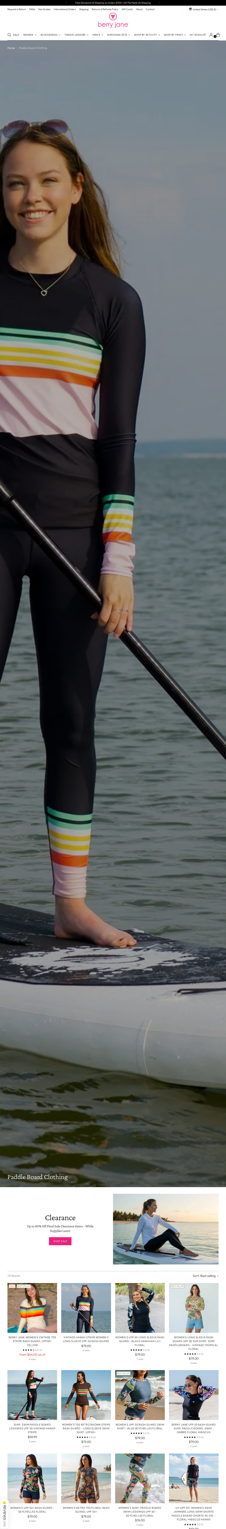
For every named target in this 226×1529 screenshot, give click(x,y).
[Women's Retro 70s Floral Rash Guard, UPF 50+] (86, 1478)
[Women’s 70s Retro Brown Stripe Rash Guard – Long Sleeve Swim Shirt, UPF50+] (86, 1395)
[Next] (159, 3)
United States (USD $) (204, 9)
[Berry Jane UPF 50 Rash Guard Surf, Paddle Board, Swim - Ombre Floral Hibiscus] (194, 1395)
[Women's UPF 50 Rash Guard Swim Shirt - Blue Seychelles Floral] (140, 1395)
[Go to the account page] (209, 35)
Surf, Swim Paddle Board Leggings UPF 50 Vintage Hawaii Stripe (32, 1428)
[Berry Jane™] (113, 20)
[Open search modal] (9, 35)
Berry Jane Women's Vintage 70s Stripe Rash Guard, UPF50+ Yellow (32, 1341)
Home (11, 48)
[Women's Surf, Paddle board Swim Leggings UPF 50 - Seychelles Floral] (140, 1478)
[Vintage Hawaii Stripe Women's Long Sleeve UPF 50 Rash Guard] (86, 1308)
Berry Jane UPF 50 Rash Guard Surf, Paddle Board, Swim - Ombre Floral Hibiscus (194, 1428)
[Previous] (66, 3)
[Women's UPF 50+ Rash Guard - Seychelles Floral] (32, 1478)
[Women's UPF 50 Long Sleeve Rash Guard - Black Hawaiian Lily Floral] (140, 1308)
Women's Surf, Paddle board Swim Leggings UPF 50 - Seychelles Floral (139, 1511)
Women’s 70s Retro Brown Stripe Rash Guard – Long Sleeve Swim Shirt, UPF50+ (86, 1428)
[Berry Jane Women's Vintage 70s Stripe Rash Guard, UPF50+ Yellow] (32, 1308)
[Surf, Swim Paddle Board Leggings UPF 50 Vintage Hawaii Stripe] (32, 1395)
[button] (4, 1514)
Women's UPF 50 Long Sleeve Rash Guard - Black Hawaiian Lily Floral (139, 1341)
